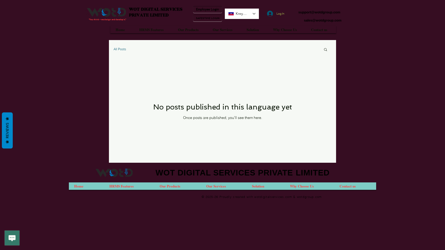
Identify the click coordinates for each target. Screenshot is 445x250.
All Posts (120, 49)
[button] (325, 49)
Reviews (7, 130)
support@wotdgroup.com (319, 12)
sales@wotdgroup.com (322, 20)
